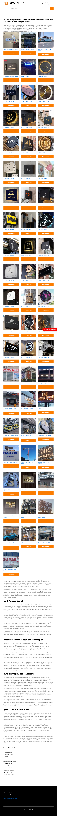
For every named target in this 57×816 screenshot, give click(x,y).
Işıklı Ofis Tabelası (7, 752)
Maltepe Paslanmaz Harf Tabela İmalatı (10, 490)
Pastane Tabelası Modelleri (27, 542)
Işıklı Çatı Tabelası (25, 76)
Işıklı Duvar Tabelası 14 (8, 204)
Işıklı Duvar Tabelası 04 (43, 101)
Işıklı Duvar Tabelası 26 (8, 306)
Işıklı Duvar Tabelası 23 (8, 280)
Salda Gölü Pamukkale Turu (10, 798)
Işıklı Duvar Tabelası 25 (43, 280)
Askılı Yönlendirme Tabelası (9, 761)
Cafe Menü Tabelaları (8, 770)
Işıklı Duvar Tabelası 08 (9, 152)
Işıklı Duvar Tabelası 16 (43, 204)
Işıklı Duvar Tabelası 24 (26, 280)
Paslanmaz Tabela (7, 758)
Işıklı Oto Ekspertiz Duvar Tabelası (9, 409)
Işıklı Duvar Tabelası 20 (8, 255)
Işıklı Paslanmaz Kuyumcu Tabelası (27, 409)
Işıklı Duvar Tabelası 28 (43, 306)
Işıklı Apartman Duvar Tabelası (10, 76)
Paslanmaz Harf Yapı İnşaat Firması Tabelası (44, 516)
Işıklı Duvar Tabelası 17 (8, 229)
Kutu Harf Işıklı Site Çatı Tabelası (43, 463)
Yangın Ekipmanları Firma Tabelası (9, 570)
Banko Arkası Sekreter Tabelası (10, 49)
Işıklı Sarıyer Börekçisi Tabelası (10, 435)
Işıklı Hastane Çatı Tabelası (27, 383)
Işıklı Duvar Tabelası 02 (8, 101)
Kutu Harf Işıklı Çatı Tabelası (10, 462)
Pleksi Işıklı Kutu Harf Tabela (44, 542)
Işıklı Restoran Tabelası (43, 408)
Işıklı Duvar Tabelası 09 (26, 152)
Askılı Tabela (6, 756)
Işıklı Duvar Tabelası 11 (8, 178)
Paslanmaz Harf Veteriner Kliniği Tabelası (28, 516)
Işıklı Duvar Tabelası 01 (43, 76)
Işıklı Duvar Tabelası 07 (43, 127)
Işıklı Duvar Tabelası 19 (43, 229)
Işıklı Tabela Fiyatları (8, 794)
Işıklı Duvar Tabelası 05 (8, 127)
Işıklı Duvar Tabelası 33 (26, 357)
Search (52, 8)
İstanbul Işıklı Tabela (8, 792)
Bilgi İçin (47, 2)
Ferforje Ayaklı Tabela (8, 774)
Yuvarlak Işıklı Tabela (8, 767)
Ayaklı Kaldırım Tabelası (9, 765)
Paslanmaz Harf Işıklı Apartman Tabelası (10, 516)
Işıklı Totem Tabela (7, 763)
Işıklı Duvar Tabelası (8, 754)
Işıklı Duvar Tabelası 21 (26, 255)
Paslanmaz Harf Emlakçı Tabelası (45, 489)
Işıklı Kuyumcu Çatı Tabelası (44, 383)
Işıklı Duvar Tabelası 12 (26, 178)
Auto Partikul (33, 791)
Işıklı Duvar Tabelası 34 (43, 357)
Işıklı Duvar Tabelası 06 (26, 127)
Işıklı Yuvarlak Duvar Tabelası (44, 435)
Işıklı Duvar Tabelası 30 (26, 331)
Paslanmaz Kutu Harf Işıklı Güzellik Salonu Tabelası (9, 543)
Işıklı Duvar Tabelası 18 (26, 229)
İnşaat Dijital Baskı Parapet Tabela (44, 50)
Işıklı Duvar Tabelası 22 (43, 255)
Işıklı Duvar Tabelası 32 (8, 357)
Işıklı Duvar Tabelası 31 (43, 331)
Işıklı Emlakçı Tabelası (8, 383)
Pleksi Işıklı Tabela (7, 772)
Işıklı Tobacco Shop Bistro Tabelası (27, 436)
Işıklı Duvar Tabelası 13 (43, 178)
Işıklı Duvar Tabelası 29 (8, 331)
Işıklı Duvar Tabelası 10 (43, 152)
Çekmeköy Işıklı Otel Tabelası (27, 49)
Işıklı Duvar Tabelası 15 (26, 204)
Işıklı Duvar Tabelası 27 (26, 306)
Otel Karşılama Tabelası (26, 489)
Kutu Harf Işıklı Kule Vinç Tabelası (27, 463)
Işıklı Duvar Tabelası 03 (26, 101)
